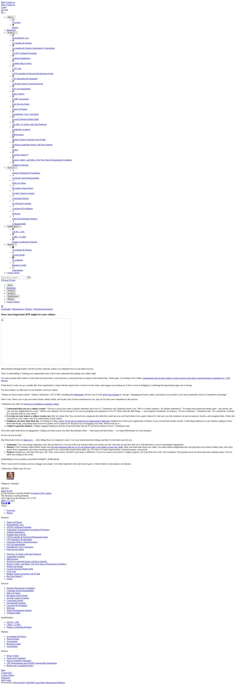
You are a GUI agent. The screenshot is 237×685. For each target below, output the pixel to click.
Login (3, 7)
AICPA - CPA (18, 232)
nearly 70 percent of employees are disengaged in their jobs (84, 421)
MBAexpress (18, 134)
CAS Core (16, 68)
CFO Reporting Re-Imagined (24, 78)
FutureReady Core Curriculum (25, 114)
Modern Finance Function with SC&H (29, 139)
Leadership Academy (21, 129)
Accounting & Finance (22, 43)
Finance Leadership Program (24, 242)
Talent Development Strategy (24, 219)
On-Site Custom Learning (23, 193)
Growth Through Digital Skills (25, 119)
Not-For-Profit (18, 255)
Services (11, 168)
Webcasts (16, 213)
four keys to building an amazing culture (41, 404)
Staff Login (6, 680)
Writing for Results (20, 165)
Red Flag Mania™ (20, 155)
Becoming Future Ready (22, 188)
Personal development (43, 309)
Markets (11, 245)
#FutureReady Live (20, 38)
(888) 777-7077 (8, 500)
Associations (17, 270)
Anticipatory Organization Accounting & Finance (28, 529)
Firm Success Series (20, 104)
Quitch (15, 150)
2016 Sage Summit (111, 394)
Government (17, 260)
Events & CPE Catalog (41, 493)
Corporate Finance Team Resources (27, 84)
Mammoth (78, 394)
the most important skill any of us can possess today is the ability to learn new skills (87, 447)
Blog (3, 2)
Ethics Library (18, 94)
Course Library (13, 273)
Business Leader (19, 265)
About (10, 17)
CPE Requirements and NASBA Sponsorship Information (32, 663)
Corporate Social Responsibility (26, 178)
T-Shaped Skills (19, 224)
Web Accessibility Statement (19, 660)
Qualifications (13, 226)
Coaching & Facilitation (22, 208)
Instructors (11, 30)
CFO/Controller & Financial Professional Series (32, 73)
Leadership (6, 309)
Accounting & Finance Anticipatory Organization (33, 48)
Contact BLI (6, 673)
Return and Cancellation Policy (20, 665)
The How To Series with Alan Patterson (29, 124)
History (15, 27)
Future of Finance (19, 109)
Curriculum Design (20, 198)
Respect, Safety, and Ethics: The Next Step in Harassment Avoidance (42, 160)
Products (11, 33)
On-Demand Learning (21, 203)
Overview (16, 22)
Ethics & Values (19, 183)
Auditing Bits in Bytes (21, 63)
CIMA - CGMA (19, 237)
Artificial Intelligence (21, 58)
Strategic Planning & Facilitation (26, 173)
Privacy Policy (13, 656)
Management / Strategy (22, 309)
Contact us (10, 2)
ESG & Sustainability (21, 89)
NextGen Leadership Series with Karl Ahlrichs (32, 145)
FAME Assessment (20, 99)
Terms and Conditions (16, 658)
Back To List (6, 491)
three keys (28, 440)
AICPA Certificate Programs (24, 53)
